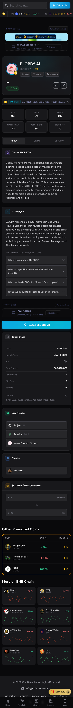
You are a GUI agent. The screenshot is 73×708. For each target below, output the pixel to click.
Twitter (39, 74)
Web (26, 74)
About (14, 140)
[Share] (64, 85)
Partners (23, 696)
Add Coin (62, 5)
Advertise (10, 696)
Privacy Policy (38, 696)
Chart (37, 140)
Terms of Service (58, 696)
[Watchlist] (56, 85)
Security (59, 140)
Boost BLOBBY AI (39, 325)
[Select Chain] (3, 13)
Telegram (54, 74)
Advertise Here (59, 29)
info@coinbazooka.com (39, 688)
